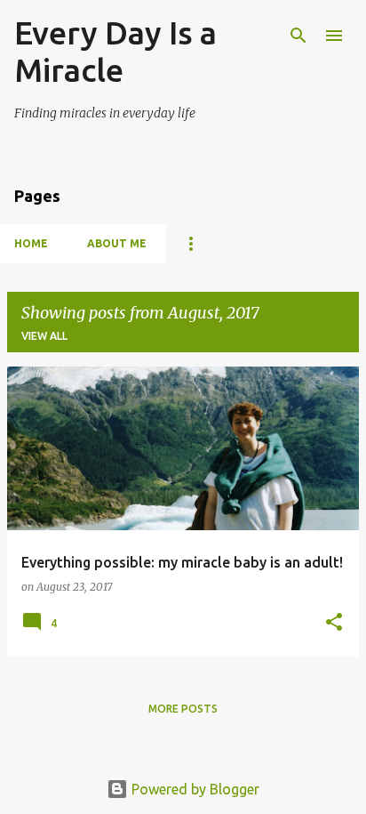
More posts (183, 708)
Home (31, 243)
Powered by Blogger (193, 789)
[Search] (298, 35)
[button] (334, 623)
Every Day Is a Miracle (115, 51)
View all (44, 336)
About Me (117, 243)
